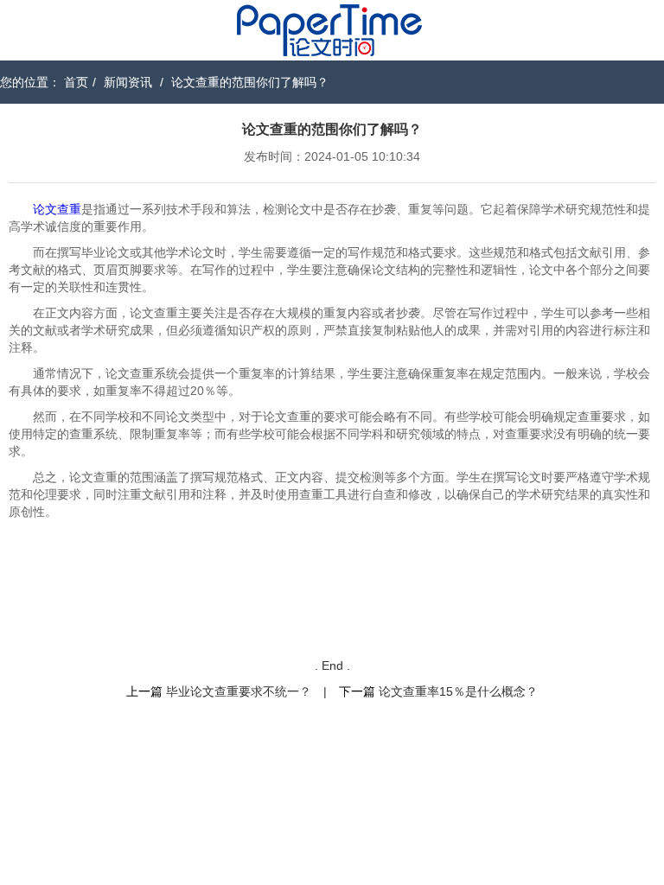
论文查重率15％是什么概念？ (458, 691)
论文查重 (57, 209)
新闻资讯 (128, 82)
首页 (76, 82)
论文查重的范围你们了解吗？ (250, 82)
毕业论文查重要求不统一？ (238, 691)
